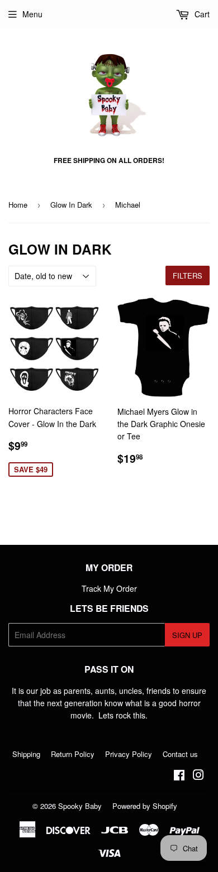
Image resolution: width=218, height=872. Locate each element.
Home (17, 204)
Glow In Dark (71, 204)
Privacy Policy (128, 754)
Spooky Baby (80, 806)
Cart (201, 14)
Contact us (180, 754)
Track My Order (109, 588)
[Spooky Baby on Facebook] (179, 776)
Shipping (26, 754)
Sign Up (187, 635)
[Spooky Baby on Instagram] (198, 776)
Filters (187, 275)
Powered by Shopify (144, 806)
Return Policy (72, 754)
